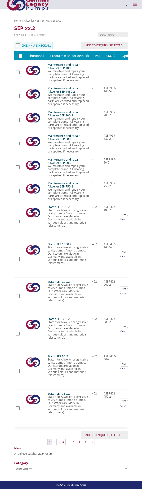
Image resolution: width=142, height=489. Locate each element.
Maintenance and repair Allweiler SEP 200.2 (64, 113)
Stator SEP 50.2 (58, 356)
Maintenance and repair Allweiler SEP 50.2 (64, 161)
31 (85, 442)
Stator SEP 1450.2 (60, 244)
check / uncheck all (36, 45)
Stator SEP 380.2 (59, 318)
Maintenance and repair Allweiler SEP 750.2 (64, 184)
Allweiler (29, 20)
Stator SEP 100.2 (59, 207)
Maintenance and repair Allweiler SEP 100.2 (64, 66)
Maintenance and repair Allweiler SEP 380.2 (64, 137)
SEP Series (43, 20)
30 (79, 442)
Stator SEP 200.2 (59, 281)
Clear (123, 219)
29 (73, 442)
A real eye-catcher (26, 454)
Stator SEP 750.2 (59, 393)
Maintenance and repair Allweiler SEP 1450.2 (64, 90)
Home (17, 20)
